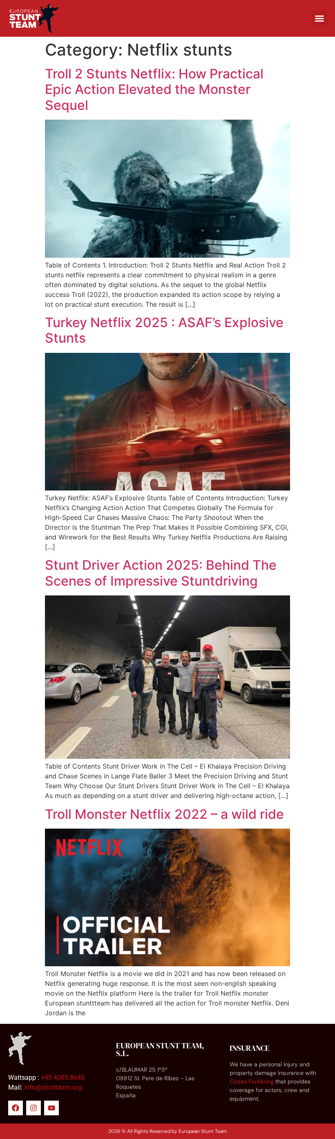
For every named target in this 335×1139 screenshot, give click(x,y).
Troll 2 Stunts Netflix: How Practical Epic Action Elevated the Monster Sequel (154, 89)
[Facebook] (15, 1108)
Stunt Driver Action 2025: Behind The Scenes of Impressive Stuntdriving (161, 572)
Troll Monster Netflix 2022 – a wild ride (164, 814)
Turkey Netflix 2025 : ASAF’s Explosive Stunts (164, 330)
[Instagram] (33, 1108)
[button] (319, 18)
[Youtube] (51, 1108)
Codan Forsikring (252, 1081)
